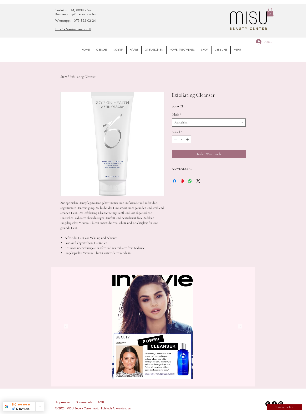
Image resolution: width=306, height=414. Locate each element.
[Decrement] (175, 139)
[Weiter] (240, 326)
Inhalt (176, 114)
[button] (270, 12)
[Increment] (187, 139)
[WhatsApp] (267, 403)
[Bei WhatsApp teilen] (190, 181)
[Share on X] (198, 181)
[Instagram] (280, 403)
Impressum (63, 402)
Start (63, 77)
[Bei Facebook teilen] (174, 181)
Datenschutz (84, 402)
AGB (101, 402)
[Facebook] (274, 403)
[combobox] (209, 122)
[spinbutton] (181, 139)
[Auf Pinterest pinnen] (182, 181)
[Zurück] (66, 326)
